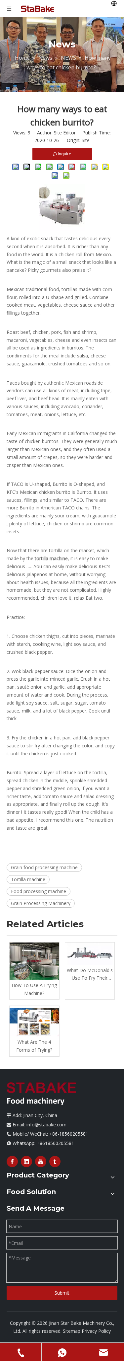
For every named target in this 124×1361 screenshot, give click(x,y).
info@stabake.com (46, 1124)
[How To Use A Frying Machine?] (34, 961)
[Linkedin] (26, 1161)
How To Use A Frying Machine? (34, 989)
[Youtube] (40, 1161)
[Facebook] (12, 1161)
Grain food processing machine (44, 867)
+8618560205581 (55, 1143)
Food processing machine (38, 891)
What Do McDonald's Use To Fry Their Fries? (90, 974)
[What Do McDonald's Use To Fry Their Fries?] (90, 954)
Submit (62, 1293)
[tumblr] (55, 1161)
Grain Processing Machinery (40, 903)
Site (86, 140)
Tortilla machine (28, 879)
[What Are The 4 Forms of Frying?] (34, 1021)
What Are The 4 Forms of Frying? (34, 1046)
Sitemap (71, 1331)
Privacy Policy (96, 1331)
